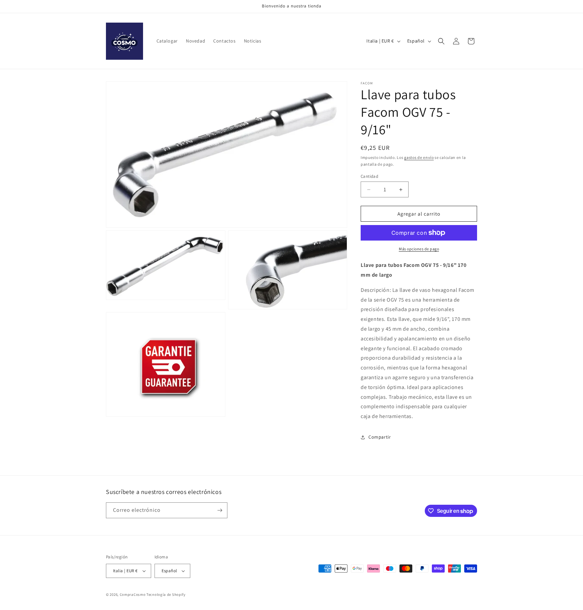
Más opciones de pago (419, 248)
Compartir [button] (379, 437)
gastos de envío (419, 157)
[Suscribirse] (219, 510)
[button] (441, 41)
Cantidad (369, 176)
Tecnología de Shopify (166, 594)
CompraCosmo (133, 594)
